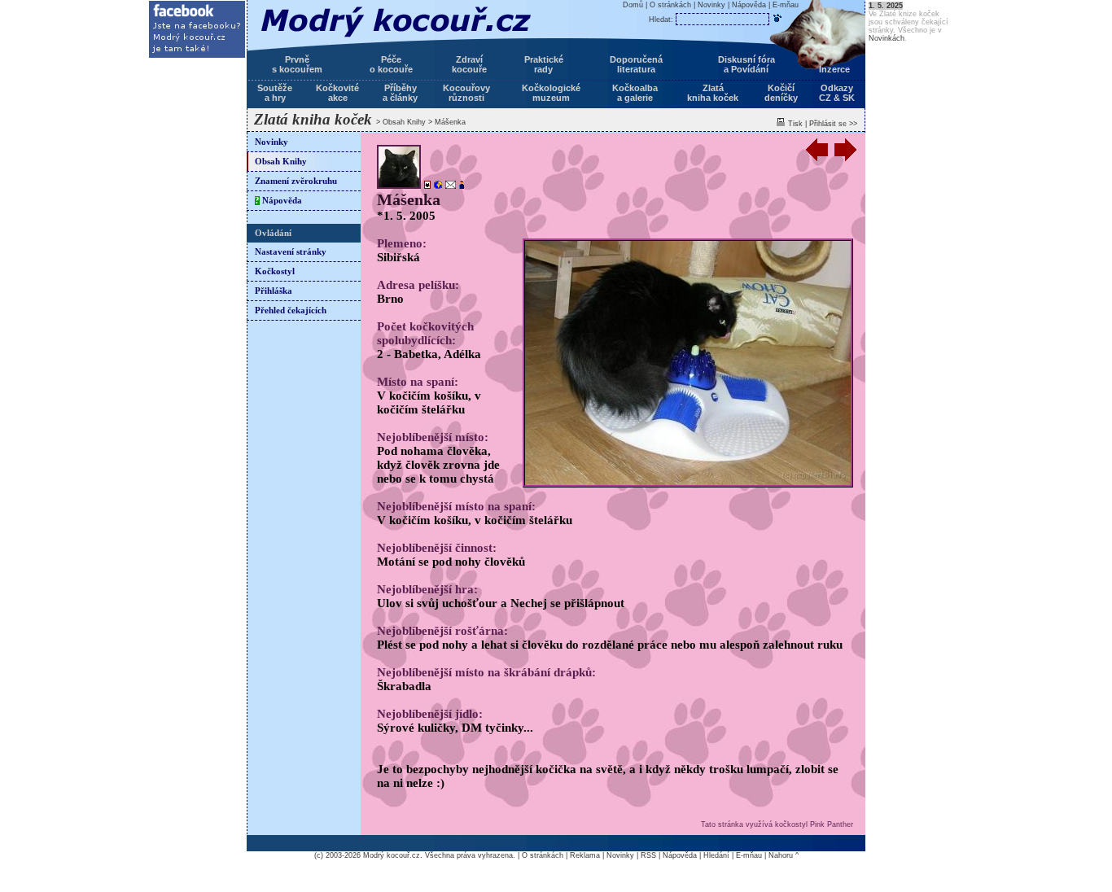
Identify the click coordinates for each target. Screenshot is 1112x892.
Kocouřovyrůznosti (466, 93)
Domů (633, 5)
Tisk (795, 124)
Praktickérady (543, 64)
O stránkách (670, 5)
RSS (648, 855)
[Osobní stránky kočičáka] (436, 186)
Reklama (585, 855)
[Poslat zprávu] (449, 186)
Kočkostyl (275, 271)
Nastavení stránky (290, 251)
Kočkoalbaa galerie (635, 93)
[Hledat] (777, 17)
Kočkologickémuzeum (551, 93)
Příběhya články (400, 93)
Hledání (716, 855)
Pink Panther (831, 824)
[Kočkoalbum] (426, 186)
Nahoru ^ (783, 855)
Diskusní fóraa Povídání (746, 64)
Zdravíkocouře (469, 64)
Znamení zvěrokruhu (296, 181)
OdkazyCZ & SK (837, 93)
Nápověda (278, 200)
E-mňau (786, 5)
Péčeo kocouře (391, 64)
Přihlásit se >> (833, 124)
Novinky (271, 142)
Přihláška (273, 290)
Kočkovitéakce (337, 93)
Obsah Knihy (404, 122)
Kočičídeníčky (781, 93)
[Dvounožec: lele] (460, 186)
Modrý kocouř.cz (391, 855)
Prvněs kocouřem (297, 64)
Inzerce (834, 69)
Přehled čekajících (290, 310)
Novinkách (886, 38)
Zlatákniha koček (712, 93)
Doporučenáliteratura (636, 64)
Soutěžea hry (274, 93)
